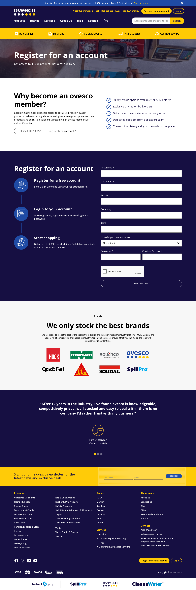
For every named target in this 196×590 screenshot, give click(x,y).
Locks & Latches (22, 547)
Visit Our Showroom (83, 11)
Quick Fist (101, 514)
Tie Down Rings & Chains (67, 518)
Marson (100, 501)
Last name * (107, 181)
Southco (101, 506)
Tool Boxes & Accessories (67, 522)
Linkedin (29, 560)
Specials (59, 536)
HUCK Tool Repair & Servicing (111, 538)
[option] (98, 423)
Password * (107, 251)
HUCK (99, 497)
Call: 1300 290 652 (104, 11)
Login (179, 10)
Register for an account (156, 10)
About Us (145, 497)
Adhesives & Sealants (24, 497)
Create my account (141, 283)
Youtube (35, 560)
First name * (107, 167)
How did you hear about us (115, 237)
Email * (104, 195)
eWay (49, 572)
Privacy (144, 518)
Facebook (16, 560)
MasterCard (27, 572)
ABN (103, 223)
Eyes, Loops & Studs (24, 510)
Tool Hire (101, 534)
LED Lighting (20, 543)
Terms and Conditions (152, 514)
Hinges (17, 531)
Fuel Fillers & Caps (23, 518)
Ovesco (100, 510)
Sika (99, 518)
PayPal (38, 572)
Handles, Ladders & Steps (26, 526)
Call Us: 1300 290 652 (30, 131)
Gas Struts (19, 522)
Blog (143, 506)
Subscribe (174, 476)
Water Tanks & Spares (66, 532)
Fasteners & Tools (23, 514)
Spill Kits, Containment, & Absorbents (74, 510)
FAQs (118, 11)
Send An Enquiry (131, 11)
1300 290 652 (152, 530)
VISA (18, 572)
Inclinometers (21, 535)
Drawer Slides (21, 506)
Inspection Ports (22, 539)
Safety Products (63, 506)
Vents (58, 528)
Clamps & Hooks (22, 501)
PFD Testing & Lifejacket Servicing (113, 546)
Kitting (100, 542)
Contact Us (146, 501)
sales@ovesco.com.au (151, 534)
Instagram (22, 560)
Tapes (58, 514)
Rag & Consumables (65, 497)
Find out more (141, 3)
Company (106, 209)
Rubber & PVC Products (66, 501)
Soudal (100, 522)
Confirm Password (152, 251)
